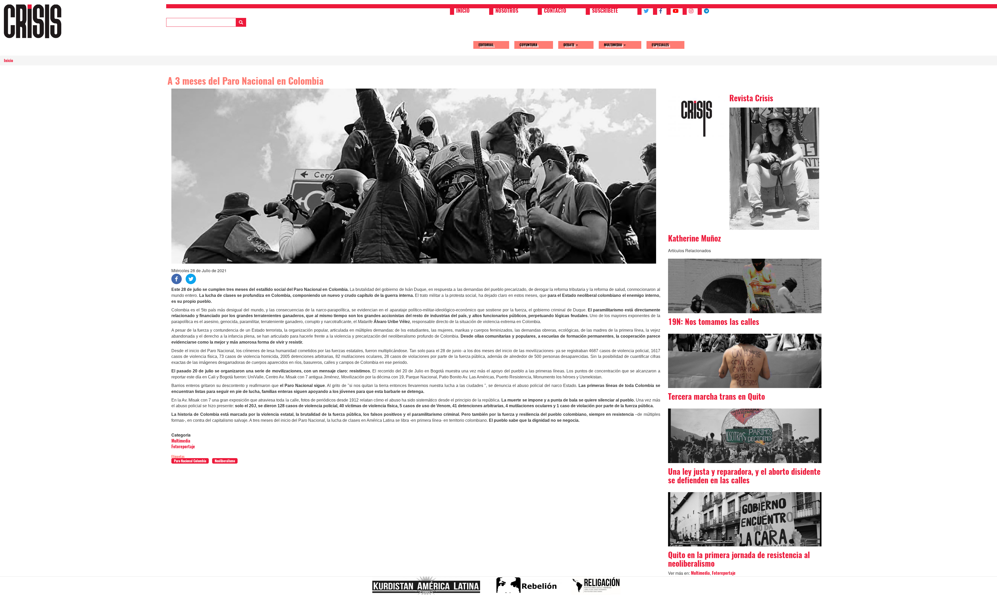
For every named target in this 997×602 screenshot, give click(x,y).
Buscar (241, 22)
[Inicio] (34, 21)
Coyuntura (528, 44)
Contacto (555, 11)
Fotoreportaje (183, 446)
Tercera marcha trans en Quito (716, 396)
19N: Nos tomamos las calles (713, 321)
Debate (569, 44)
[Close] (6, 596)
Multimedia (613, 44)
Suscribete (605, 11)
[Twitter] (191, 278)
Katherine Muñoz (694, 238)
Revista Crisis (751, 98)
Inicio (463, 11)
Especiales (660, 44)
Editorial (486, 44)
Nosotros (506, 11)
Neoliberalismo (225, 461)
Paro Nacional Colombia (190, 461)
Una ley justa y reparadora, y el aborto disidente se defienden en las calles (744, 475)
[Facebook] (176, 278)
